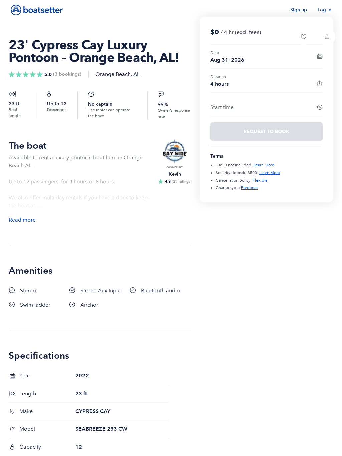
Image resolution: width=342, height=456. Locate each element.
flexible (260, 180)
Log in (324, 10)
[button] (303, 36)
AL (136, 74)
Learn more (263, 165)
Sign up (298, 10)
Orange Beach (113, 74)
